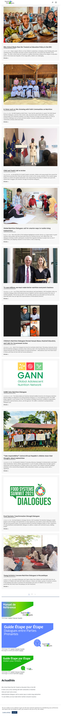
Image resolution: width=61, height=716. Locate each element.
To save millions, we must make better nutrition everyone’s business (28, 287)
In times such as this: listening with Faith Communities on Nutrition (28, 109)
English (10, 618)
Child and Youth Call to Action (14, 171)
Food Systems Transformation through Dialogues (22, 516)
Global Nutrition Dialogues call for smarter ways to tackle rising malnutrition (21, 694)
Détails (5, 58)
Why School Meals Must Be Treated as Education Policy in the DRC (28, 47)
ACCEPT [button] (14, 712)
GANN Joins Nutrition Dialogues (15, 392)
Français (15, 618)
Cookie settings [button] (6, 712)
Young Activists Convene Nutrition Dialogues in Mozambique (26, 575)
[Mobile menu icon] (56, 2)
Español (20, 618)
